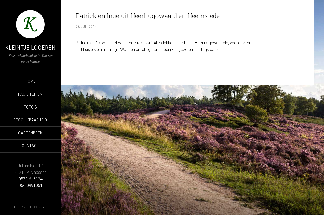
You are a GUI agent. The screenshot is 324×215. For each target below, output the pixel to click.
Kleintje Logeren (30, 47)
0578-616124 (30, 179)
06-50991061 (30, 185)
